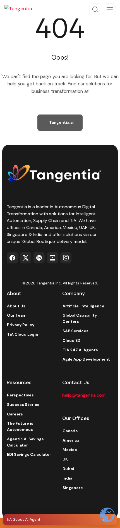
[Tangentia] (22, 9)
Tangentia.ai (61, 122)
